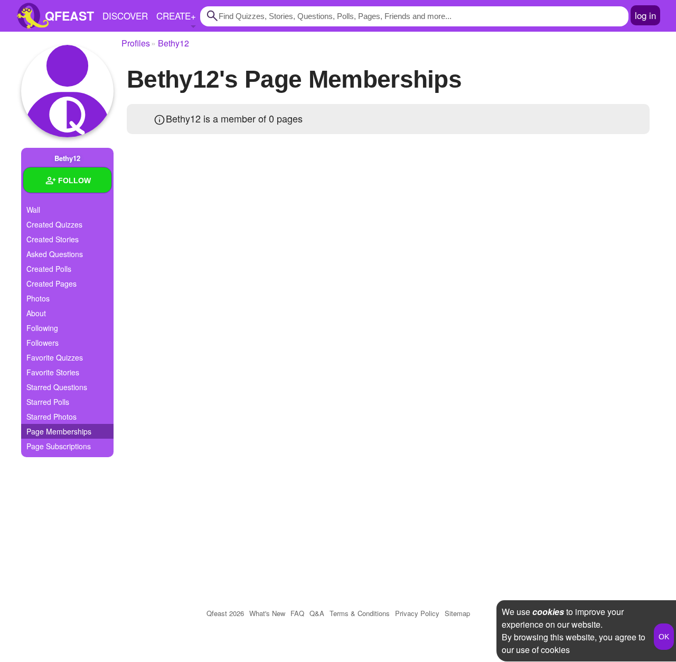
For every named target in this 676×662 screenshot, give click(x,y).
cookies (548, 612)
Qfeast (225, 613)
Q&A (316, 613)
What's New (267, 613)
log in (645, 15)
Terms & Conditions (360, 613)
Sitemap (457, 613)
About (36, 313)
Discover (125, 15)
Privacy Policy (417, 613)
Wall (33, 209)
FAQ (297, 613)
